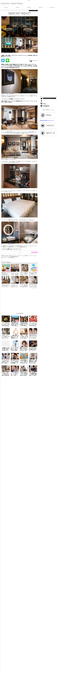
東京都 (15, 256)
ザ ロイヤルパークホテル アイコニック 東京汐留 (20, 255)
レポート (8, 256)
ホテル (5, 256)
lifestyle (40, 7)
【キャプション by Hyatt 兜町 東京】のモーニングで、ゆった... (5, 285)
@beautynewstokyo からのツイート (47, 120)
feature (29, 7)
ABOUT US (50, 133)
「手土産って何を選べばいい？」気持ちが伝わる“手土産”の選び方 (24, 285)
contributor (52, 7)
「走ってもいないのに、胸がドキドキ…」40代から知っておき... (15, 285)
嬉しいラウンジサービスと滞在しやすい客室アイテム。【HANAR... (15, 273)
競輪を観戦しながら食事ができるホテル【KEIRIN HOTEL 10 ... (6, 273)
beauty (6, 7)
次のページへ (34, 252)
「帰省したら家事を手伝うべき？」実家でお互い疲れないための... (24, 273)
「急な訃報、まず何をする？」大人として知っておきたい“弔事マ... (33, 285)
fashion (17, 7)
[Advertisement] (19, 300)
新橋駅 (13, 256)
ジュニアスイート (31, 255)
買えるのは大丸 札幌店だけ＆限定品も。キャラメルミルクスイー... (33, 273)
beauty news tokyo (11, 257)
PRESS (48, 115)
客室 (11, 256)
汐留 (17, 256)
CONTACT (50, 125)
